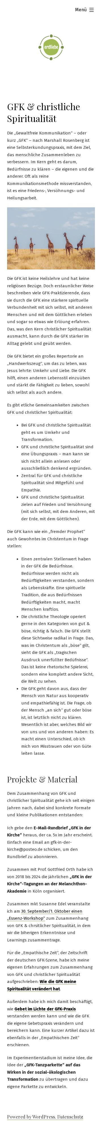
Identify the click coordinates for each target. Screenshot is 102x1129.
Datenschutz (70, 1117)
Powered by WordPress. (32, 1117)
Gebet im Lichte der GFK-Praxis (45, 1008)
